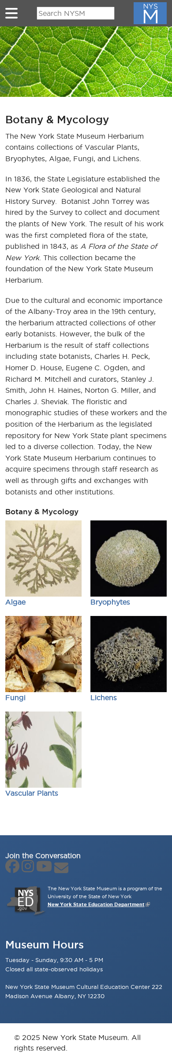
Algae (15, 602)
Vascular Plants (31, 793)
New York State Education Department (96, 904)
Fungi (15, 697)
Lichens (103, 697)
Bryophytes (110, 602)
